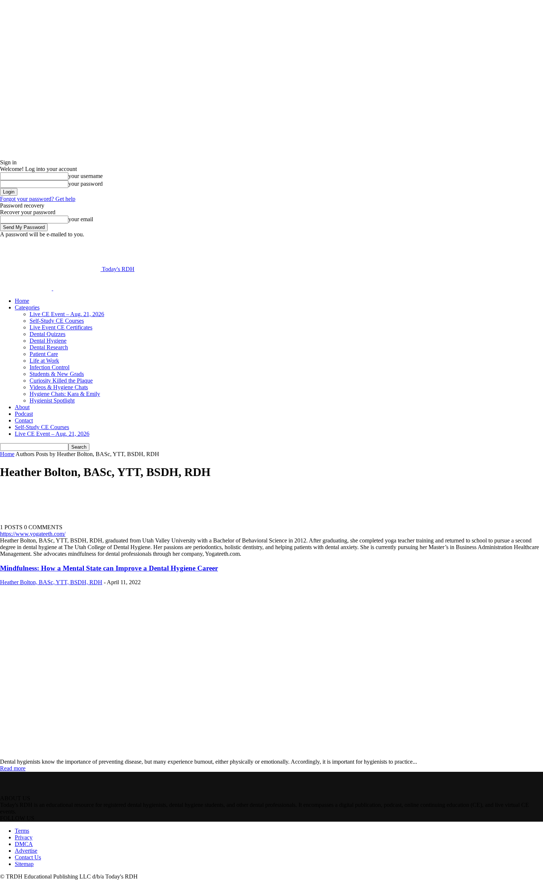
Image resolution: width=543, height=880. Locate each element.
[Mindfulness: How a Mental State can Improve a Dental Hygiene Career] (128, 755)
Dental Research (49, 347)
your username (85, 176)
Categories (27, 307)
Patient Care (44, 354)
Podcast (24, 414)
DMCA (24, 844)
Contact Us (28, 857)
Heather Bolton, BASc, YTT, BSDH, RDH (51, 582)
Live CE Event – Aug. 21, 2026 (67, 314)
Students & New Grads (57, 374)
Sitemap (24, 864)
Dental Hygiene (48, 341)
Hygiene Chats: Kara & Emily (65, 394)
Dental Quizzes (47, 334)
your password (85, 184)
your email (80, 219)
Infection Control (49, 367)
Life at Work (44, 360)
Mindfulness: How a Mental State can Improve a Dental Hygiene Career (109, 568)
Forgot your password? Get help (37, 199)
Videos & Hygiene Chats (59, 387)
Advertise (26, 851)
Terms (22, 831)
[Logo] (26, 288)
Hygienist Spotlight (52, 400)
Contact (24, 420)
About (22, 407)
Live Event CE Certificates (61, 327)
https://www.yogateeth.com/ (32, 534)
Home (22, 301)
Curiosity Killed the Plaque (61, 380)
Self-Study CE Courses (57, 321)
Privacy (24, 837)
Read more (12, 768)
